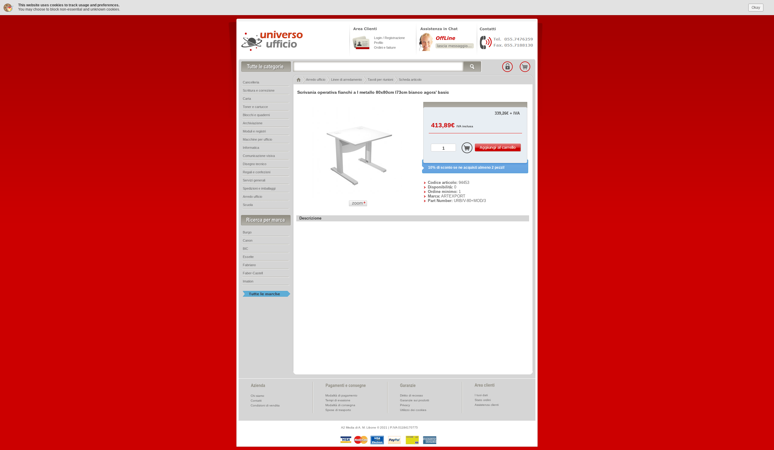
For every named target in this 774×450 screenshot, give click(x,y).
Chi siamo (257, 395)
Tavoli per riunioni (380, 79)
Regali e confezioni (256, 172)
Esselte (248, 257)
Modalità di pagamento (341, 395)
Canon (247, 240)
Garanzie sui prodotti (414, 400)
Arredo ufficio (315, 79)
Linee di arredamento (346, 79)
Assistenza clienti (487, 404)
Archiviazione (252, 123)
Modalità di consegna (340, 405)
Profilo (378, 42)
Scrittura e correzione (259, 90)
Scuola (248, 205)
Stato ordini (483, 400)
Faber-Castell (253, 273)
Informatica (251, 147)
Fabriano (249, 265)
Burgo (247, 232)
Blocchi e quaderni (256, 115)
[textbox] (387, 66)
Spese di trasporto (338, 410)
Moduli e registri (254, 131)
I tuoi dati (481, 395)
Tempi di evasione (337, 400)
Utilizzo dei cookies (413, 410)
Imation (248, 281)
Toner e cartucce (255, 107)
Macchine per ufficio (257, 139)
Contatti (256, 400)
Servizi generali (254, 180)
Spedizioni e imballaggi (259, 188)
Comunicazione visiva (259, 156)
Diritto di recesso (411, 395)
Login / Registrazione (389, 38)
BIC (245, 248)
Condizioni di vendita (265, 405)
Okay (756, 7)
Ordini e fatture (385, 47)
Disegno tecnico (254, 164)
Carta (247, 98)
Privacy (405, 405)
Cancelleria (251, 82)
